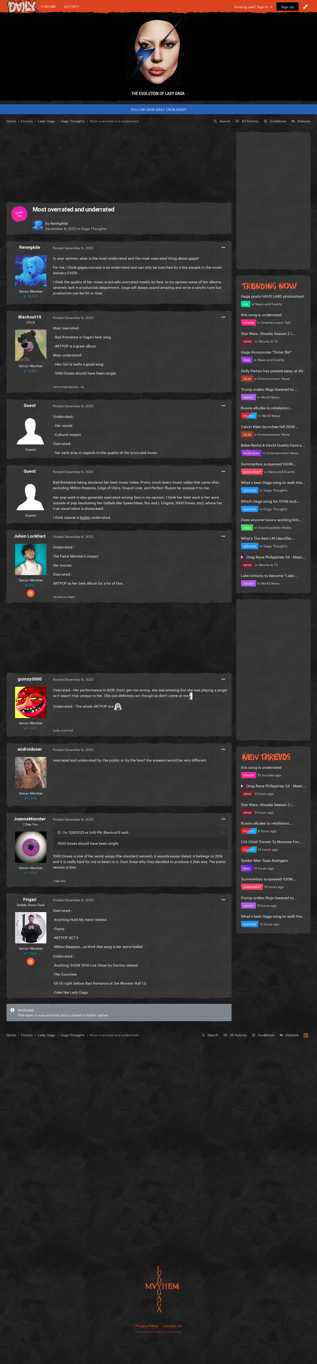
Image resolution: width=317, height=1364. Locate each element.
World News (270, 396)
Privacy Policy (147, 1325)
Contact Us (172, 1325)
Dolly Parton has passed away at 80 (272, 370)
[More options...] (223, 247)
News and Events (268, 303)
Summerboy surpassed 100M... (268, 463)
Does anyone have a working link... (271, 519)
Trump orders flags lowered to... (269, 389)
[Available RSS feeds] (306, 1034)
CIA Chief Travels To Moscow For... (271, 841)
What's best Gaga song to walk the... (273, 482)
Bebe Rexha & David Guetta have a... (273, 444)
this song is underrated (261, 314)
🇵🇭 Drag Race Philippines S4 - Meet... (273, 556)
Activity (72, 6)
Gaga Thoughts (94, 228)
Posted (73, 247)
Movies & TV (268, 340)
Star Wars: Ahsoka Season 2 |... (268, 333)
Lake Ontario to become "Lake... (269, 575)
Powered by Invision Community (159, 1331)
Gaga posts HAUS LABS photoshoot (272, 296)
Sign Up (287, 6)
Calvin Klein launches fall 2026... (269, 426)
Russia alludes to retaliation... (267, 407)
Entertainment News (274, 378)
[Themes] (305, 6)
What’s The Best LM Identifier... (268, 538)
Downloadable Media (274, 527)
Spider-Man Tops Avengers (264, 860)
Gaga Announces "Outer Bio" (266, 351)
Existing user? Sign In (252, 6)
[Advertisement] (119, 163)
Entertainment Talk (276, 322)
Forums (48, 6)
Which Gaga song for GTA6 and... (270, 501)
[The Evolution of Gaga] (158, 56)
